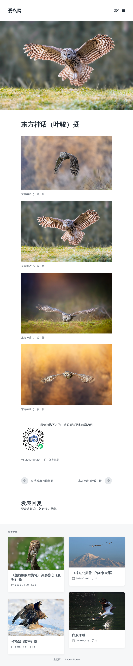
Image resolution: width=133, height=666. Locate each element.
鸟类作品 (54, 459)
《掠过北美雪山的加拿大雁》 (93, 573)
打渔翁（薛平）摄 (24, 642)
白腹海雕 (78, 635)
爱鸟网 (15, 10)
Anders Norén (72, 659)
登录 (53, 508)
